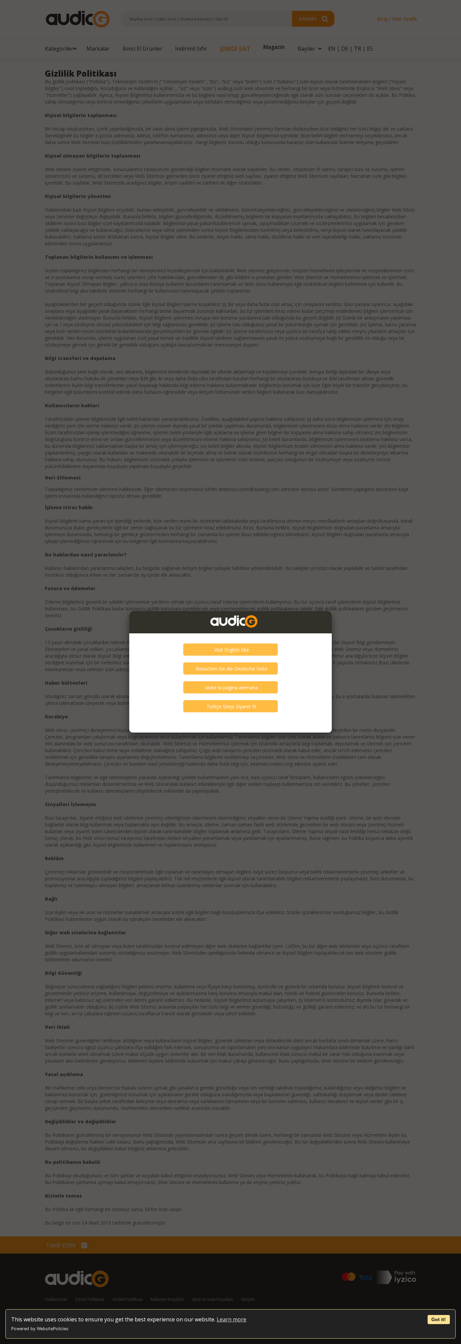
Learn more (231, 1319)
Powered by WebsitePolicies (40, 1328)
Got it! (438, 1319)
